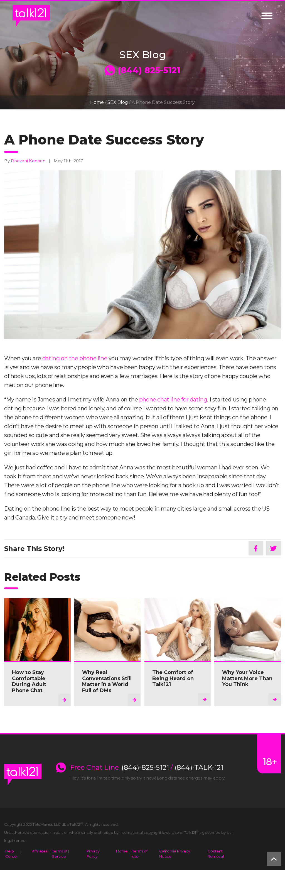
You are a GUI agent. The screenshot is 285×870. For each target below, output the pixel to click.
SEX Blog (117, 102)
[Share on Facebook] (256, 548)
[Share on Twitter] (273, 548)
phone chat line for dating (173, 399)
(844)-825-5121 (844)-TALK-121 (172, 767)
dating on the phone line (74, 358)
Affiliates (39, 851)
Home (97, 102)
